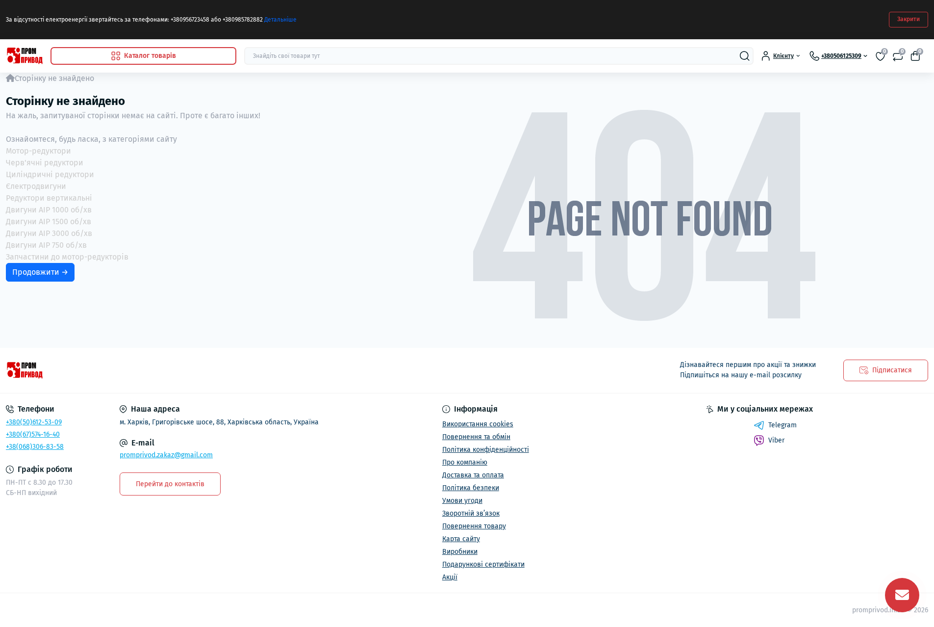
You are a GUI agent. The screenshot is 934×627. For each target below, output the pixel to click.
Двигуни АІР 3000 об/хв (49, 233)
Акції (449, 577)
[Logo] (24, 55)
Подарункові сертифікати (483, 564)
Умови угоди (462, 500)
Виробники (460, 552)
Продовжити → (40, 272)
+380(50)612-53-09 (34, 422)
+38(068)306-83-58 (35, 447)
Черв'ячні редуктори (44, 162)
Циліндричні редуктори (50, 174)
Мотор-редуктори (38, 151)
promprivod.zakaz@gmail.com (166, 455)
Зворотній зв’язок (471, 513)
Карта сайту (461, 539)
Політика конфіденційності (485, 449)
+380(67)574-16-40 (33, 434)
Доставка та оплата (473, 475)
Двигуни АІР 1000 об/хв (49, 209)
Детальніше (280, 19)
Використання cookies (477, 424)
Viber (776, 440)
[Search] (745, 56)
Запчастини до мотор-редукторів (67, 256)
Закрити (908, 19)
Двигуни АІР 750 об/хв (46, 245)
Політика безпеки (470, 488)
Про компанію (464, 462)
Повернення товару (474, 526)
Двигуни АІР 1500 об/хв (48, 221)
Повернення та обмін (476, 437)
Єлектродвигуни (36, 186)
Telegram (782, 425)
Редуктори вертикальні (49, 198)
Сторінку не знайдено (54, 78)
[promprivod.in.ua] (233, 370)
